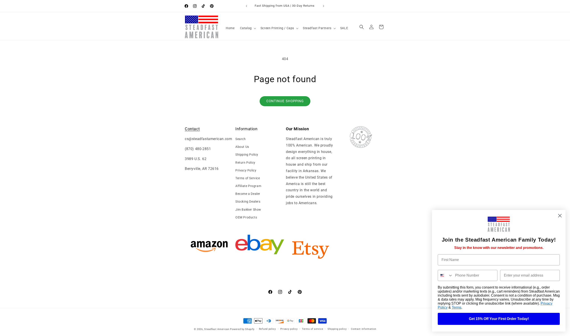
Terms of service (312, 329)
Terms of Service (247, 178)
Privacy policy (289, 329)
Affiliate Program (248, 186)
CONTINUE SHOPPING (285, 101)
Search (240, 139)
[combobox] (445, 275)
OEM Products (246, 217)
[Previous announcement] (246, 6)
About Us (242, 147)
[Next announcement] (323, 6)
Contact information (363, 329)
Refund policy (267, 329)
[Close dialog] (560, 216)
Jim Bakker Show (248, 209)
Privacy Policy (245, 170)
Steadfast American (216, 329)
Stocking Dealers (248, 202)
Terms (456, 307)
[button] (247, 28)
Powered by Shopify (242, 329)
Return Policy (245, 162)
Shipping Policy (246, 155)
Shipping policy (337, 329)
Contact (192, 128)
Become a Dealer (247, 194)
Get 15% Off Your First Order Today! (499, 319)
